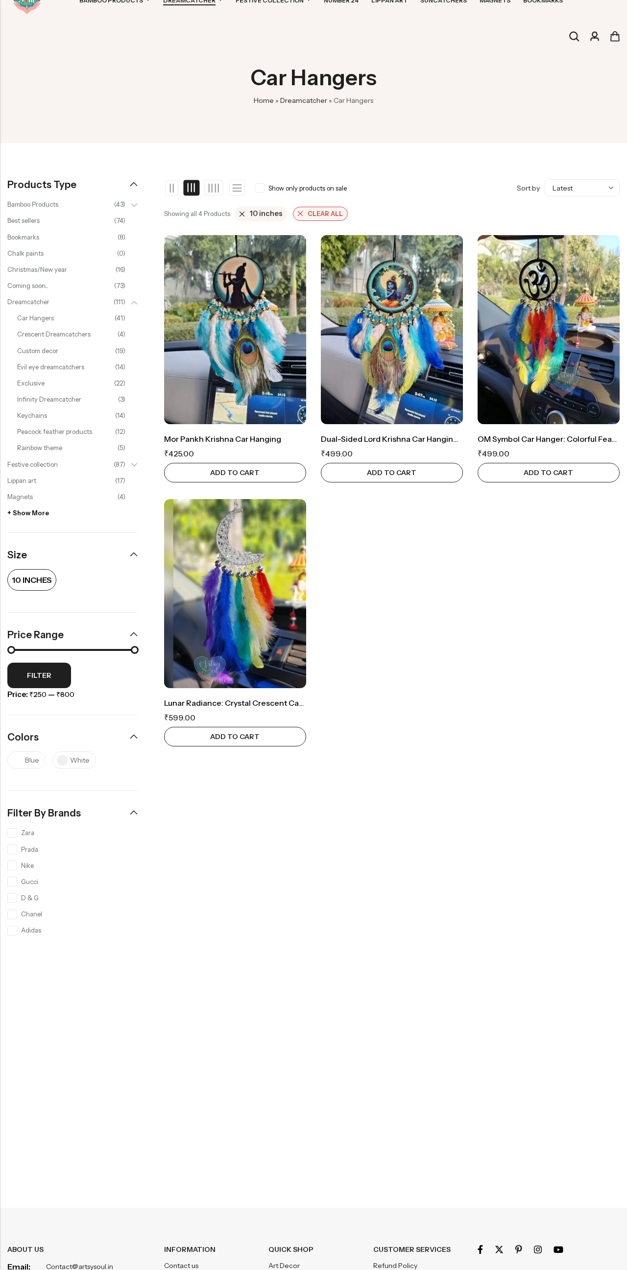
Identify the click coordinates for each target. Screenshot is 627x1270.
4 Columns (213, 188)
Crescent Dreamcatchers (54, 334)
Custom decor (37, 351)
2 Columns (172, 188)
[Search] (574, 36)
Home (264, 100)
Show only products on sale (307, 188)
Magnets (20, 497)
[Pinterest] (518, 1249)
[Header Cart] (615, 36)
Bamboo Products (32, 204)
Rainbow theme (39, 448)
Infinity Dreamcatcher (49, 399)
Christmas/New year (37, 269)
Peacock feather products (54, 431)
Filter (39, 675)
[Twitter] (499, 1249)
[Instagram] (538, 1249)
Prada (29, 849)
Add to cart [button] (235, 472)
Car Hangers (35, 318)
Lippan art (21, 480)
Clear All (325, 213)
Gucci (29, 882)
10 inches (266, 213)
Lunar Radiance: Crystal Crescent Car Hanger (247, 703)
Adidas (31, 930)
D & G (30, 898)
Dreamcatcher (303, 100)
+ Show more (28, 513)
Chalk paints (25, 253)
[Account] (594, 36)
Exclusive (31, 383)
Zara (27, 833)
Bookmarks (23, 237)
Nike (27, 865)
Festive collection (32, 464)
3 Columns (192, 188)
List (237, 188)
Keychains (32, 415)
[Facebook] (480, 1249)
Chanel (31, 914)
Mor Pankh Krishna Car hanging (222, 439)
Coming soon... (27, 285)
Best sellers (23, 220)
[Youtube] (558, 1249)
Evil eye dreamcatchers (50, 367)
